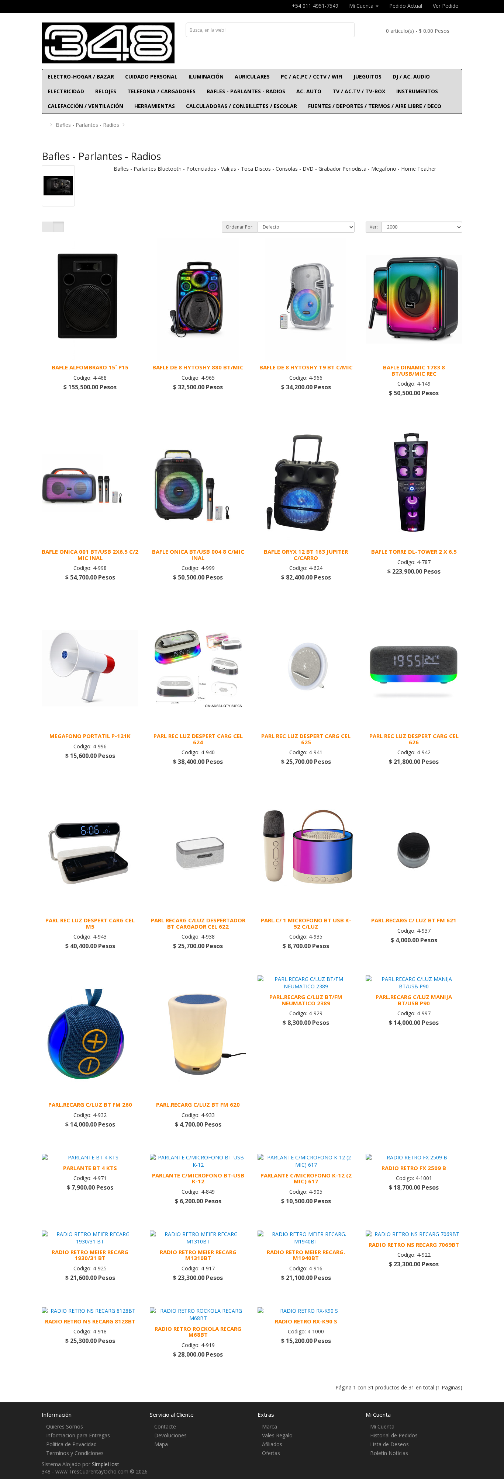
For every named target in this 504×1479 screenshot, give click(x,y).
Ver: (374, 227)
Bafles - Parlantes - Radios (246, 91)
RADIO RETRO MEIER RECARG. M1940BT (306, 1255)
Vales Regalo (277, 1435)
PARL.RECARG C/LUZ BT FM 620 (198, 1104)
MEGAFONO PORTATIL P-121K (90, 736)
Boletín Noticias (389, 1453)
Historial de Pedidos (394, 1435)
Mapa (161, 1444)
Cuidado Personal (151, 76)
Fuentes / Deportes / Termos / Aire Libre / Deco (374, 105)
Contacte (165, 1426)
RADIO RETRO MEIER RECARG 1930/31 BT (90, 1255)
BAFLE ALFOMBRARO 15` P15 (90, 367)
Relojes (105, 91)
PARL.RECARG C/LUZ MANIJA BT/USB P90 (414, 1000)
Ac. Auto (308, 91)
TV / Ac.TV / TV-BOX (358, 91)
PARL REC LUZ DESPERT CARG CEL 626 (414, 739)
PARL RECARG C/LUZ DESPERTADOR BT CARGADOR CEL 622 (198, 923)
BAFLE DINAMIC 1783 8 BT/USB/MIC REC (414, 370)
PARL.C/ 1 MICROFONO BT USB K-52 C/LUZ (306, 923)
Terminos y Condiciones (75, 1453)
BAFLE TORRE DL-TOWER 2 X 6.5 (414, 551)
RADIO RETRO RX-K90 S (306, 1321)
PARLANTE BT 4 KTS (90, 1168)
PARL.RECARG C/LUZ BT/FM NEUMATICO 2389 (305, 1000)
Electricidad (66, 91)
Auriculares (252, 76)
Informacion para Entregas (78, 1435)
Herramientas (154, 105)
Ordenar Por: (239, 227)
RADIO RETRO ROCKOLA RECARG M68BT (198, 1332)
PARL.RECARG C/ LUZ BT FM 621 (413, 920)
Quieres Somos (64, 1426)
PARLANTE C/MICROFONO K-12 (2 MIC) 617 (306, 1178)
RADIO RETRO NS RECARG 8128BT (90, 1321)
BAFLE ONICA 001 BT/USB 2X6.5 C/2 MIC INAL (90, 554)
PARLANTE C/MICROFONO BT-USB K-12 (198, 1178)
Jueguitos (367, 76)
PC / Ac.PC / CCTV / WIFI (311, 76)
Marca (269, 1426)
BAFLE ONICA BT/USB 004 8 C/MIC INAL (198, 554)
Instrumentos (417, 91)
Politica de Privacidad (71, 1444)
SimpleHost (105, 1464)
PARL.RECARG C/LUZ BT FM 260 (90, 1104)
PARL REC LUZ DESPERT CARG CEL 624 (198, 739)
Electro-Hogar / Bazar (81, 76)
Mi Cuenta (382, 1426)
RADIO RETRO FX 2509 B (414, 1168)
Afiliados (272, 1444)
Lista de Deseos (389, 1444)
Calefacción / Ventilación (85, 105)
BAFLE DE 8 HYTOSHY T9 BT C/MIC (306, 367)
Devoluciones (170, 1435)
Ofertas (271, 1453)
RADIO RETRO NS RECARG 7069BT (414, 1244)
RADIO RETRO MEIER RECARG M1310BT (198, 1255)
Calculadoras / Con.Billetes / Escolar (241, 105)
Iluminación (206, 76)
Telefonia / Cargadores (161, 91)
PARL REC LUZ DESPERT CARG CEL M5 (90, 923)
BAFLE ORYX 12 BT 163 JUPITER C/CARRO (306, 554)
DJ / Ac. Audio (411, 76)
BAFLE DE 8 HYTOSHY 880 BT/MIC (198, 367)
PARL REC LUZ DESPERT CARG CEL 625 (306, 739)
